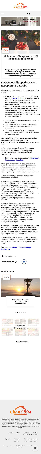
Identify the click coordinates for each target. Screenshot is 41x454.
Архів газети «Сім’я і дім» (30, 434)
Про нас (7, 439)
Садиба (35, 432)
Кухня (10, 432)
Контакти (16, 441)
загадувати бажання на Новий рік (22, 159)
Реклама (17, 439)
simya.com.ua (17, 98)
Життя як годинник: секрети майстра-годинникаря (20, 301)
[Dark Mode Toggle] (35, 448)
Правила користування (31, 439)
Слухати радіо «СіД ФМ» (30, 441)
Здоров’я (26, 432)
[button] (24, 261)
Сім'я (5, 50)
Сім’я (18, 432)
